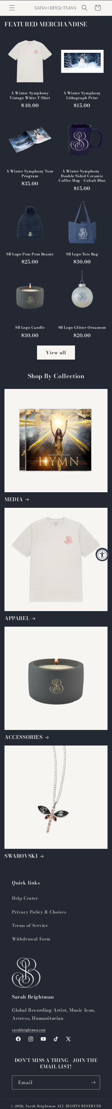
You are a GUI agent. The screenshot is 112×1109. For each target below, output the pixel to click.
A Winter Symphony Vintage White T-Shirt (30, 95)
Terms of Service (30, 925)
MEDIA (13, 499)
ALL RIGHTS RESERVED (79, 1106)
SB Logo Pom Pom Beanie (29, 254)
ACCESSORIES (23, 737)
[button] (12, 7)
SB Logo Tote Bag (82, 254)
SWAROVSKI (21, 856)
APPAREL (16, 618)
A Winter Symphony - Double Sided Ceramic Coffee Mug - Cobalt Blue (82, 176)
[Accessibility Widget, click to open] (102, 554)
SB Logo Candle (30, 327)
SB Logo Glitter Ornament (82, 327)
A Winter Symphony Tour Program (30, 173)
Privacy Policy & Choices (39, 912)
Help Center (25, 898)
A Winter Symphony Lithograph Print (82, 95)
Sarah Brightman (41, 1106)
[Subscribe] (93, 1082)
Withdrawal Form (31, 939)
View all (56, 352)
